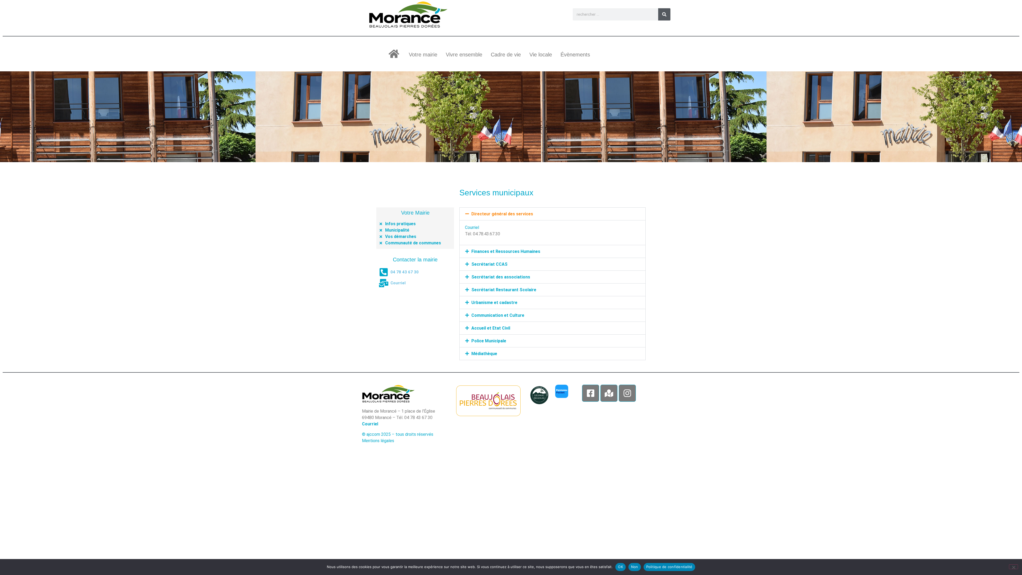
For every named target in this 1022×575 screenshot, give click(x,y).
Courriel (398, 283)
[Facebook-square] (590, 393)
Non (634, 567)
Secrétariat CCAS (489, 264)
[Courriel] (383, 283)
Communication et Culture (497, 315)
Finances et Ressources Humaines (505, 251)
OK (620, 567)
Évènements (575, 55)
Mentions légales (378, 440)
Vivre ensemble (464, 55)
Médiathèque (484, 353)
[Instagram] (627, 393)
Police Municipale (488, 340)
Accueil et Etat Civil (490, 328)
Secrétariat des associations (500, 277)
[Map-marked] (608, 393)
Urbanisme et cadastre (494, 302)
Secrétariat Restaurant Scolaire (503, 289)
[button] (552, 214)
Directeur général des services (502, 213)
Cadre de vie (506, 55)
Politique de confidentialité (669, 567)
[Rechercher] (664, 14)
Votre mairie (423, 55)
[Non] (1013, 566)
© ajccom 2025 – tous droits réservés (397, 434)
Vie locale (540, 55)
